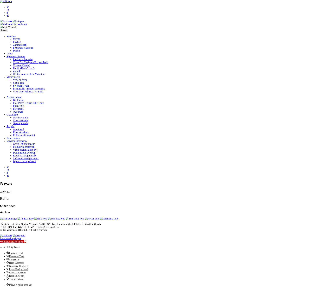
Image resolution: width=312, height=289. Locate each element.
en (7, 9)
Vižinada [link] (11, 36)
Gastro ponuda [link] (20, 123)
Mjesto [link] (16, 39)
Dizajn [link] (16, 50)
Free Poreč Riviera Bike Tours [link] (28, 103)
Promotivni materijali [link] (23, 146)
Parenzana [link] (18, 108)
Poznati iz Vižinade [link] (23, 47)
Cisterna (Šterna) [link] (21, 65)
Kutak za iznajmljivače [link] (24, 155)
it (7, 12)
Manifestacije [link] (13, 77)
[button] (4, 30)
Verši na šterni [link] (20, 79)
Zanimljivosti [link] (19, 44)
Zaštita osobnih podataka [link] (26, 158)
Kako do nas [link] (13, 138)
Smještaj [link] (10, 126)
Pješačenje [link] (18, 105)
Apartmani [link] (18, 129)
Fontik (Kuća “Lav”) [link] (23, 68)
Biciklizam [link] (18, 100)
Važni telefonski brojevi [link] (25, 149)
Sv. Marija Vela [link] (21, 85)
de (7, 15)
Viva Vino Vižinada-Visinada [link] (28, 91)
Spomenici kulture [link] (15, 56)
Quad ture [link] (18, 111)
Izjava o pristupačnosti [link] (24, 161)
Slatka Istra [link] (18, 82)
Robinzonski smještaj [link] (24, 135)
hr (7, 7)
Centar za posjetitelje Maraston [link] (29, 74)
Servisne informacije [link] (16, 141)
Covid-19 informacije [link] (24, 143)
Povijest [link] (17, 41)
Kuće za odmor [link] (21, 132)
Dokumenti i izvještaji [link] (24, 152)
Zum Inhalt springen (10, 238)
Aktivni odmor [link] (14, 97)
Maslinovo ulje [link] (20, 117)
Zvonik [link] (16, 71)
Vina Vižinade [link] (20, 120)
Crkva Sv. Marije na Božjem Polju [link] (30, 62)
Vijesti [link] (9, 53)
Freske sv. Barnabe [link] (22, 59)
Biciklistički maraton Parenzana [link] (29, 88)
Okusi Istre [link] (12, 114)
